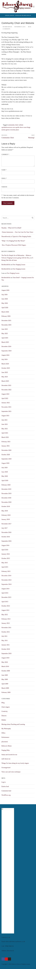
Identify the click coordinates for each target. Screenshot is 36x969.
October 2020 (6, 454)
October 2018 (6, 506)
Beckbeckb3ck (7, 26)
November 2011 (6, 627)
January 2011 (6, 645)
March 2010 (5, 666)
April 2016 (5, 549)
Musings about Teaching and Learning (13, 724)
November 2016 (6, 532)
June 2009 (5, 675)
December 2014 (6, 575)
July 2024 (4, 359)
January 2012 (6, 623)
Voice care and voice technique (11, 772)
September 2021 (6, 411)
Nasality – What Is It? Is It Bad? (11, 228)
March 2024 (5, 364)
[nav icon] (33, 7)
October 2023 (6, 368)
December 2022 (6, 385)
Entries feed (5, 786)
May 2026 (5, 303)
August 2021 (5, 415)
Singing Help (6, 750)
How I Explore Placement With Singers (14, 245)
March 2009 (5, 688)
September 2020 (6, 459)
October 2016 (6, 537)
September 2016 (6, 541)
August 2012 (5, 610)
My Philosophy (6, 728)
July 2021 (4, 420)
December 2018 (6, 498)
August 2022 (5, 394)
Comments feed (6, 791)
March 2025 (5, 342)
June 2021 (5, 424)
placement (5, 741)
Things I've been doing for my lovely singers (15, 763)
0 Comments (6, 29)
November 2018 (6, 502)
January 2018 (6, 519)
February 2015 (6, 571)
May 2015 (5, 562)
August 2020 (5, 463)
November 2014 (6, 580)
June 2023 (5, 372)
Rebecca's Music (7, 746)
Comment (5, 154)
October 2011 (6, 632)
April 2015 (5, 567)
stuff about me (6, 759)
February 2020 (6, 485)
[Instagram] (9, 959)
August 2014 (5, 588)
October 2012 (6, 606)
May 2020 (5, 476)
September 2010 (6, 653)
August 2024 (5, 355)
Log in (4, 782)
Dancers (4, 715)
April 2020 (5, 480)
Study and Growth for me (9, 754)
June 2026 (5, 299)
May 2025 (5, 333)
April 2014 (5, 593)
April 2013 (5, 601)
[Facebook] (3, 959)
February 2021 (6, 441)
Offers (3, 733)
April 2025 (5, 338)
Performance (5, 737)
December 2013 (6, 597)
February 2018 (6, 515)
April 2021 (5, 433)
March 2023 (5, 381)
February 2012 (6, 619)
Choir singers (6, 707)
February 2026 (6, 316)
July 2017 (4, 528)
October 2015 (6, 558)
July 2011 (4, 636)
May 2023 (5, 377)
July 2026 (4, 294)
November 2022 (6, 389)
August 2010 (5, 658)
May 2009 (5, 679)
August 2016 (5, 545)
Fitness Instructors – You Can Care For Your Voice (17, 232)
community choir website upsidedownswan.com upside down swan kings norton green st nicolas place (16, 127)
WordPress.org (6, 795)
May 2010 (5, 662)
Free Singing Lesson (19, 264)
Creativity (5, 711)
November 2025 (6, 325)
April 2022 (5, 398)
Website (4, 187)
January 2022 (6, 402)
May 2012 (5, 614)
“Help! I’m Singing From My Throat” (13, 241)
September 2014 (6, 584)
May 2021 (5, 428)
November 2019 (6, 493)
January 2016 (6, 554)
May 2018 (5, 511)
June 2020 (5, 472)
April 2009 (5, 684)
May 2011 (5, 640)
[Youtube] (6, 959)
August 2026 (5, 290)
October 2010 (6, 649)
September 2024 (6, 351)
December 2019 (6, 489)
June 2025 (5, 329)
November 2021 (6, 407)
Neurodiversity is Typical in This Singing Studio (16, 236)
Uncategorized (6, 767)
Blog (29, 26)
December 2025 (6, 320)
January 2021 (6, 446)
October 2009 (6, 671)
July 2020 (4, 467)
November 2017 (6, 524)
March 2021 (5, 437)
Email (4, 178)
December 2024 (6, 346)
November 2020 (6, 450)
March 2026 (5, 312)
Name (4, 170)
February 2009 (6, 692)
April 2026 (5, 307)
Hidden (4, 720)
